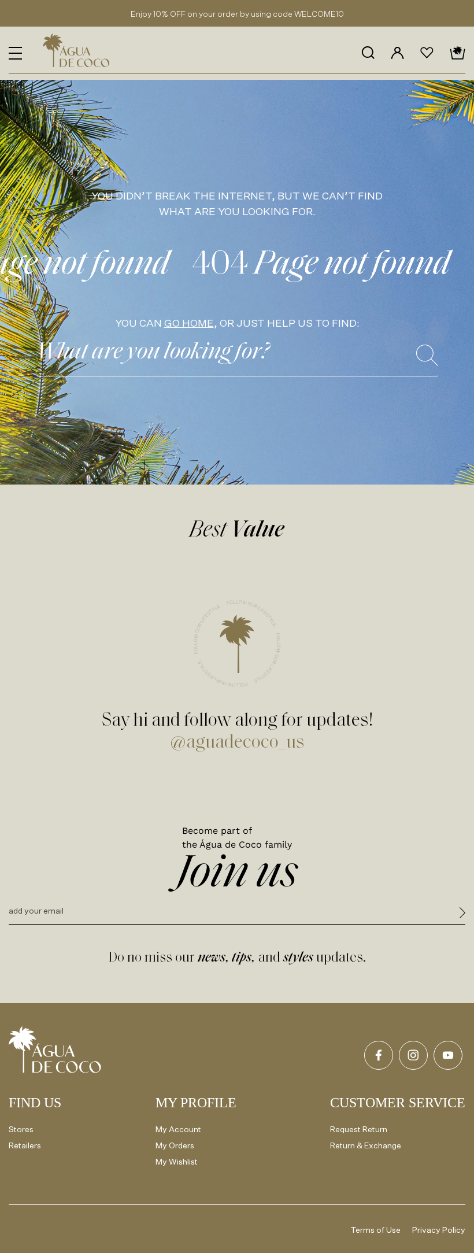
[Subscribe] (462, 914)
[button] (15, 53)
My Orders (174, 1145)
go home (189, 322)
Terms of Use (376, 1229)
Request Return (358, 1129)
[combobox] (237, 355)
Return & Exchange (365, 1145)
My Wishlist (176, 1161)
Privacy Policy (438, 1229)
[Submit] (427, 355)
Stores (21, 1129)
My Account (178, 1129)
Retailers (25, 1145)
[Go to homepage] (55, 1049)
